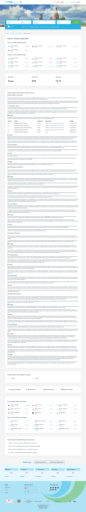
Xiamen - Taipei (38, 412)
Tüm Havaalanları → (70, 476)
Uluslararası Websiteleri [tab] (56, 462)
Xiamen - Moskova (14, 46)
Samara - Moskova (14, 424)
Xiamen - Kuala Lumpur (15, 408)
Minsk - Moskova (62, 420)
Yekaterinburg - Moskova (64, 428)
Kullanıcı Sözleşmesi (38, 501)
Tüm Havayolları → (38, 476)
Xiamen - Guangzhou (63, 404)
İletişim (6, 492)
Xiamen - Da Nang (63, 408)
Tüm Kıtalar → (7, 476)
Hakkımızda (7, 487)
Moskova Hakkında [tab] (41, 462)
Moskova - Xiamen (14, 58)
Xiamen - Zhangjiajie (15, 412)
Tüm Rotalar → (53, 476)
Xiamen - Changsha (15, 404)
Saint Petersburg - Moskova (40, 420)
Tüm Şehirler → (22, 476)
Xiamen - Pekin (38, 408)
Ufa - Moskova (62, 424)
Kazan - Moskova (14, 420)
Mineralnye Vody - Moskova (16, 428)
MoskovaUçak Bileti (15, 389)
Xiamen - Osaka (62, 412)
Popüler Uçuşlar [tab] (27, 462)
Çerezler (47, 501)
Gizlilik (28, 500)
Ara (76, 22)
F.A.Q (6, 490)
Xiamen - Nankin (38, 404)
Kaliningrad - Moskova (39, 424)
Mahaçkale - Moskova (39, 428)
